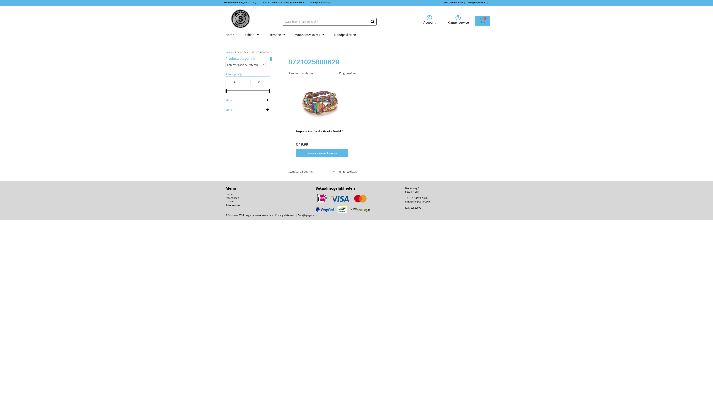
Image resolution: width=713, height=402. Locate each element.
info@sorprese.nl (421, 201)
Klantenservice (458, 22)
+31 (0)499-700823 (419, 198)
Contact (230, 201)
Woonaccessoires (307, 35)
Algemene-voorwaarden (259, 215)
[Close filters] (271, 59)
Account (429, 22)
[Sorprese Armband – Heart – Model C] (320, 103)
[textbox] (245, 65)
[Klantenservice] (458, 17)
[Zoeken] (372, 21)
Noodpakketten (345, 35)
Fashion (248, 35)
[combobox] (245, 64)
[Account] (429, 17)
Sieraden (275, 35)
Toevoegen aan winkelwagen (322, 152)
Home (230, 35)
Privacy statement (285, 215)
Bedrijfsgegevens (307, 215)
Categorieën (232, 198)
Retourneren (233, 205)
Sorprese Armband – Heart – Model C (319, 131)
